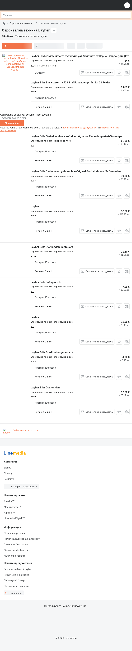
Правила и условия (14, 533)
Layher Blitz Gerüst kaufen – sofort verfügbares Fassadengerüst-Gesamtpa (76, 136)
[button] (127, 5)
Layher (35, 206)
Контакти (9, 479)
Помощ (8, 473)
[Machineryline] (4, 23)
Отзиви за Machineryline (17, 550)
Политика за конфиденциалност (22, 538)
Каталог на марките (14, 555)
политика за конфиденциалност (80, 127)
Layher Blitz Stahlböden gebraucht (52, 247)
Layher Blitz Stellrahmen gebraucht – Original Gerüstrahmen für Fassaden (76, 171)
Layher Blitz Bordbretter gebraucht (52, 352)
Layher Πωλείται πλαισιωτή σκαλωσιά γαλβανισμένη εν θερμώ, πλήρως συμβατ (80, 56)
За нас (7, 467)
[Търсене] (127, 15)
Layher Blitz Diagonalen (45, 387)
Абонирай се (12, 123)
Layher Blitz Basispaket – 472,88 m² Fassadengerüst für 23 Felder (70, 82)
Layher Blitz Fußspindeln (46, 282)
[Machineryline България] (22, 5)
